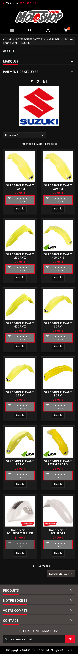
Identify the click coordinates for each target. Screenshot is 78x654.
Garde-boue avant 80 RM (58, 393)
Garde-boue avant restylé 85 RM (58, 462)
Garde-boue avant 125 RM (20, 186)
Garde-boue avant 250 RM (58, 186)
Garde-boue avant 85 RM (20, 462)
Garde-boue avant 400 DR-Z (58, 255)
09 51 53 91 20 (28, 3)
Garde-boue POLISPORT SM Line (20, 531)
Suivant (45, 566)
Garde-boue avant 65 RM (20, 393)
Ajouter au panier (18, 200)
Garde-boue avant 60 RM (58, 324)
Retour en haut (61, 574)
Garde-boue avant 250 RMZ (20, 255)
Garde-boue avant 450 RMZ (20, 324)
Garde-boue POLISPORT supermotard (58, 533)
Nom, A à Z (25, 135)
